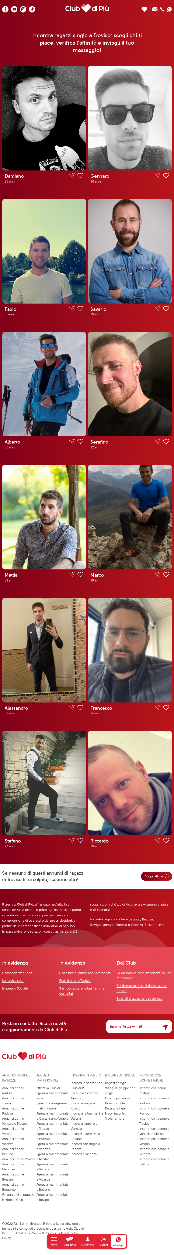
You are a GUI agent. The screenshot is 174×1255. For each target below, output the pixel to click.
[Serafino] (130, 384)
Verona (121, 925)
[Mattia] (44, 517)
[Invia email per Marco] (157, 574)
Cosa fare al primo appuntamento (85, 973)
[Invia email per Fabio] (72, 308)
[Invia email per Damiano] (72, 175)
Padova (147, 919)
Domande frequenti (17, 973)
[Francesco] (130, 650)
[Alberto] (44, 384)
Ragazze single (116, 1083)
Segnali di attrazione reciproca (139, 999)
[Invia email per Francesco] (157, 707)
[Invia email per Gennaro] (157, 175)
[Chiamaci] (162, 8)
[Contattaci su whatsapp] (169, 8)
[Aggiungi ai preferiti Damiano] (80, 176)
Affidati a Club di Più (50, 1088)
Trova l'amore (115, 1118)
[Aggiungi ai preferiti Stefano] (80, 841)
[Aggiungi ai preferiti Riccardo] (166, 841)
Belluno (134, 919)
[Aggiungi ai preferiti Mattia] (80, 575)
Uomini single (115, 1103)
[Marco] (130, 517)
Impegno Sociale (15, 988)
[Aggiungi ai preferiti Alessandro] (80, 708)
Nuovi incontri (115, 1113)
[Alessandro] (44, 650)
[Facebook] (5, 8)
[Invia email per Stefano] (72, 840)
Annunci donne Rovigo (18, 1159)
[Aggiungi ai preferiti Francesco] (166, 708)
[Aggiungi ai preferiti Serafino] (166, 442)
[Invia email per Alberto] (72, 441)
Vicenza (137, 925)
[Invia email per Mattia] (72, 574)
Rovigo (95, 925)
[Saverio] (130, 251)
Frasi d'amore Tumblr (75, 981)
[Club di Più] (87, 8)
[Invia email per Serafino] (157, 441)
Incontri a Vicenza (84, 1154)
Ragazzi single (115, 1108)
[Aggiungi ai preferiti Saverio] (166, 309)
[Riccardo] (130, 783)
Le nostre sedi (13, 981)
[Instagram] (23, 8)
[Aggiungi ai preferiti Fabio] (80, 309)
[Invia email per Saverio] (157, 308)
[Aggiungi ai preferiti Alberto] (80, 442)
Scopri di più (154, 876)
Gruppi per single (117, 1098)
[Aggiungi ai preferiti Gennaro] (166, 176)
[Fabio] (44, 251)
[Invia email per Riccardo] (157, 840)
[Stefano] (44, 783)
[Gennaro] (130, 118)
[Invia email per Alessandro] (72, 707)
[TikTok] (32, 8)
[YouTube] (14, 8)
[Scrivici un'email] (155, 8)
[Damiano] (44, 118)
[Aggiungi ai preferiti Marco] (166, 575)
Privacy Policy (56, 1233)
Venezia (108, 925)
